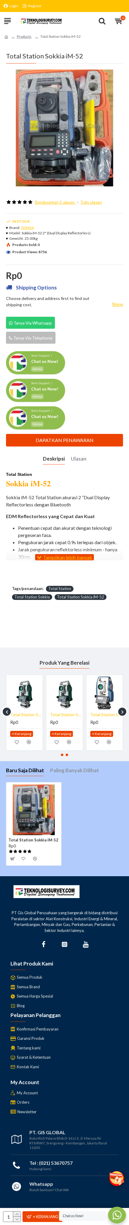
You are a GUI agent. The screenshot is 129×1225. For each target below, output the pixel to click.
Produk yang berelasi (64, 663)
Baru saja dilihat (25, 770)
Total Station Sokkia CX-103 (105, 714)
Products (24, 36)
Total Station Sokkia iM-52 (80, 597)
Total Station (59, 588)
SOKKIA (27, 227)
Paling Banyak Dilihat (74, 770)
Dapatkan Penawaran (65, 440)
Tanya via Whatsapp (32, 322)
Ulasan (78, 458)
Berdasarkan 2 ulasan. (55, 202)
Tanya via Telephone (32, 337)
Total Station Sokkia (32, 597)
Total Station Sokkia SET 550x (25, 714)
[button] (7, 712)
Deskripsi (54, 458)
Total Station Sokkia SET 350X (65, 714)
